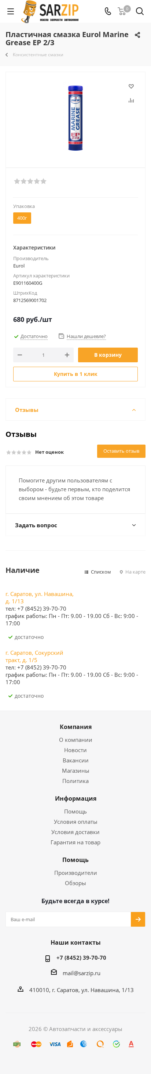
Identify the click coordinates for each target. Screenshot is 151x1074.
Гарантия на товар (75, 842)
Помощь (75, 811)
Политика (75, 780)
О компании (75, 739)
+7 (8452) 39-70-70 (81, 957)
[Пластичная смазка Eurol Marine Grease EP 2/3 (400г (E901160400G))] (75, 118)
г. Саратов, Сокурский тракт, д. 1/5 (34, 656)
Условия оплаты (75, 821)
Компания (76, 727)
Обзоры (75, 883)
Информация (75, 798)
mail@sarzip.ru (81, 973)
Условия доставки (75, 832)
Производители (75, 872)
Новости (75, 750)
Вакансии (76, 760)
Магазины (75, 770)
